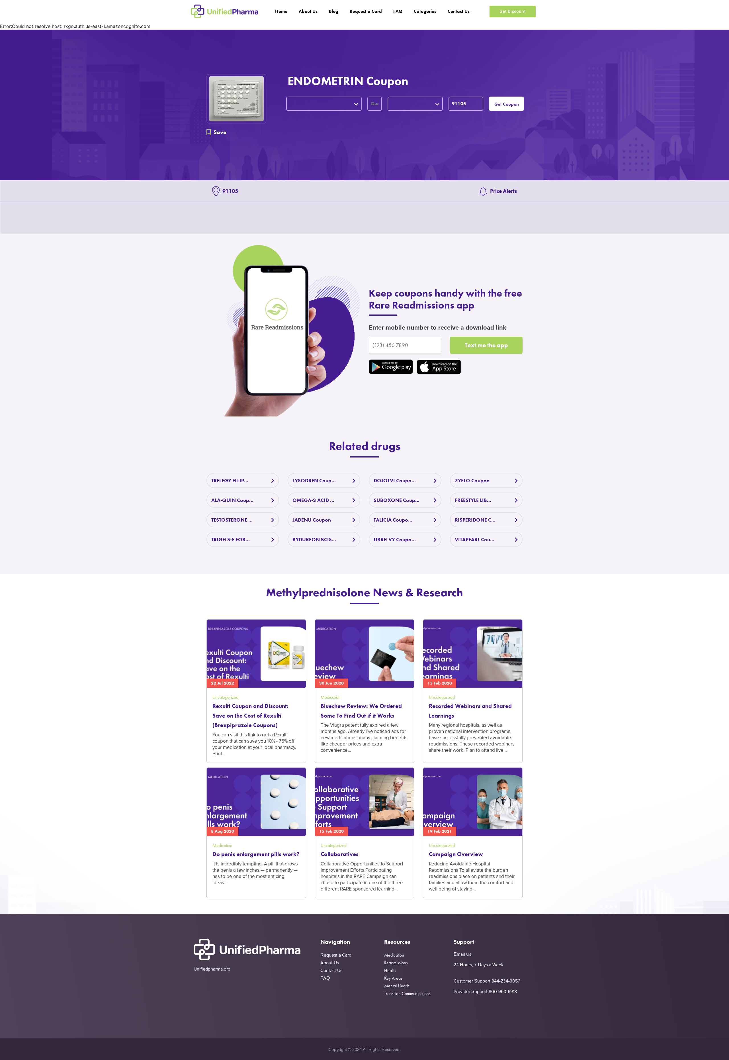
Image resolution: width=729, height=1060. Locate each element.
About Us (308, 11)
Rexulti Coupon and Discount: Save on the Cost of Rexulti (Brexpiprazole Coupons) (250, 715)
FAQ (397, 11)
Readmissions (396, 963)
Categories (425, 11)
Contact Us (459, 11)
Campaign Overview (456, 854)
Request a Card (366, 11)
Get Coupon (506, 104)
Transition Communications (407, 993)
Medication (394, 955)
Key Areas (393, 978)
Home (281, 11)
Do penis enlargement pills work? (256, 854)
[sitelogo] (224, 11)
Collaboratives (340, 854)
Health (390, 970)
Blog (333, 11)
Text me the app (486, 345)
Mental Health (396, 986)
